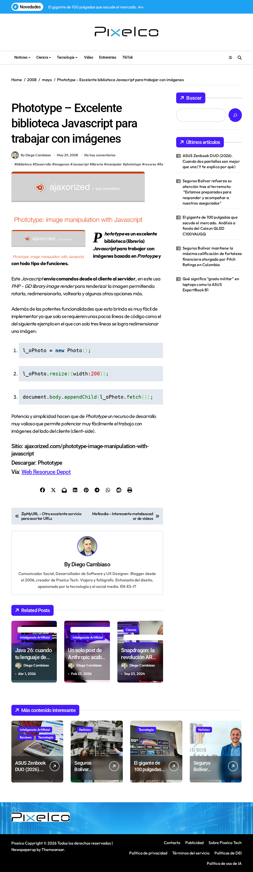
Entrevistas (107, 57)
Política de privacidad (148, 852)
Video (88, 57)
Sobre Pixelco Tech (225, 842)
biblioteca (24, 164)
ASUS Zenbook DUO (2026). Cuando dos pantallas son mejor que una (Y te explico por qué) (211, 161)
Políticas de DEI (228, 852)
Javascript (81, 164)
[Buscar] (235, 115)
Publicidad (194, 842)
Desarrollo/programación (32, 95)
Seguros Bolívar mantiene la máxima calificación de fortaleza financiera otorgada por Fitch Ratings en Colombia (212, 256)
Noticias (20, 57)
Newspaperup (23, 849)
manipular (114, 164)
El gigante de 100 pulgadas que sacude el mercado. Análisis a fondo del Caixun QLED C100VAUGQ (210, 225)
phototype (133, 164)
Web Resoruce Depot (46, 472)
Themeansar (53, 849)
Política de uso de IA (224, 863)
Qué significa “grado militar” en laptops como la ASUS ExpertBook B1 (211, 284)
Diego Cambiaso (90, 564)
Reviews (26, 737)
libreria (97, 164)
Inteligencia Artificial (35, 637)
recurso (150, 164)
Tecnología (65, 57)
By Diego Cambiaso (36, 155)
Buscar (194, 98)
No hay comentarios (99, 155)
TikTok (127, 57)
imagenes (61, 164)
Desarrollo (43, 164)
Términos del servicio (191, 852)
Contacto (172, 842)
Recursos (64, 95)
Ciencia (42, 57)
